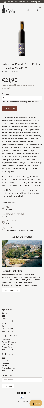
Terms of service (8, 368)
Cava (4, 326)
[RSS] (26, 393)
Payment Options (9, 342)
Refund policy (7, 370)
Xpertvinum (24, 402)
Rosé (4, 323)
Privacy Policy (7, 347)
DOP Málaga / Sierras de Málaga (19, 230)
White (4, 318)
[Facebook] (14, 393)
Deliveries (6, 339)
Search (4, 365)
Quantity (5, 94)
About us (5, 363)
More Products (8, 331)
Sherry (4, 313)
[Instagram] (18, 393)
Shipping (18, 85)
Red (3, 316)
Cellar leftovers (8, 328)
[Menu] (41, 9)
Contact (5, 360)
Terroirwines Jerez (9, 321)
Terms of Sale (7, 344)
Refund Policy (7, 349)
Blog (3, 358)
